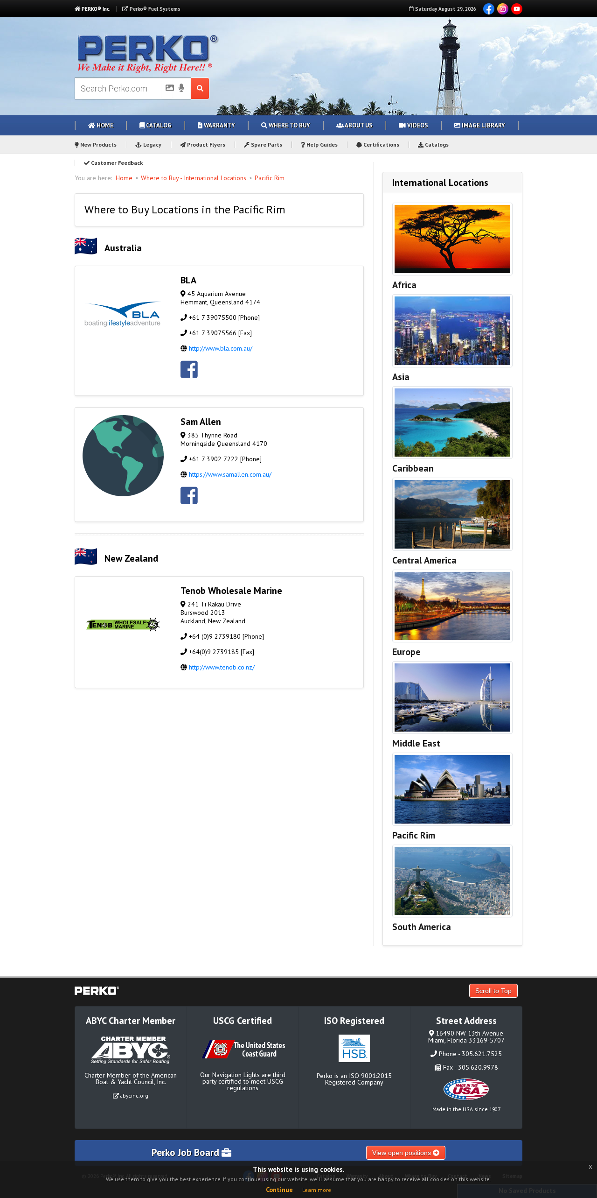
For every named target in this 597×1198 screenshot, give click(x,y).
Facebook (488, 8)
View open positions (402, 1152)
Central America (424, 560)
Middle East (416, 743)
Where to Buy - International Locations (193, 178)
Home (104, 125)
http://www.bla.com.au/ (220, 348)
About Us (358, 125)
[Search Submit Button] (200, 88)
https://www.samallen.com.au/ (230, 474)
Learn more (316, 1189)
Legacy (151, 144)
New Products (98, 144)
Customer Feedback (116, 162)
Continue (279, 1189)
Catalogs (436, 144)
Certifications (380, 144)
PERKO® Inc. (95, 9)
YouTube (516, 8)
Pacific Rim (270, 178)
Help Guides (321, 144)
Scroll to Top (493, 990)
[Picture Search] (167, 89)
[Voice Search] (181, 88)
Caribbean (413, 468)
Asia (401, 377)
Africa (404, 285)
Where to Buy (288, 125)
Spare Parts (266, 144)
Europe (406, 652)
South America (421, 927)
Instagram (502, 8)
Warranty (218, 125)
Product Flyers (205, 144)
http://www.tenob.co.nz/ (222, 667)
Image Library (482, 125)
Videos (417, 125)
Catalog (158, 125)
